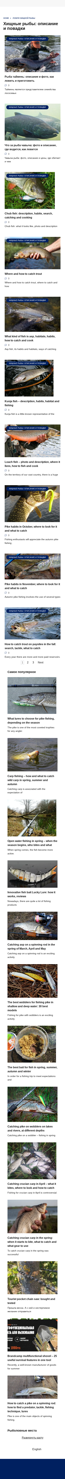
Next (40, 662)
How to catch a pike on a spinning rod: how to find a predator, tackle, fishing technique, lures (32, 1407)
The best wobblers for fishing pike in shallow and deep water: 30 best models (30, 1006)
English (36, 1449)
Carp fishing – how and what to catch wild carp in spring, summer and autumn (31, 780)
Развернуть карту (32, 1437)
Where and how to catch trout (23, 273)
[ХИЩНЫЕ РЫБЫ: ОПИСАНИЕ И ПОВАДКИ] (32, 70)
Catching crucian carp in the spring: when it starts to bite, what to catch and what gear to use (32, 1241)
